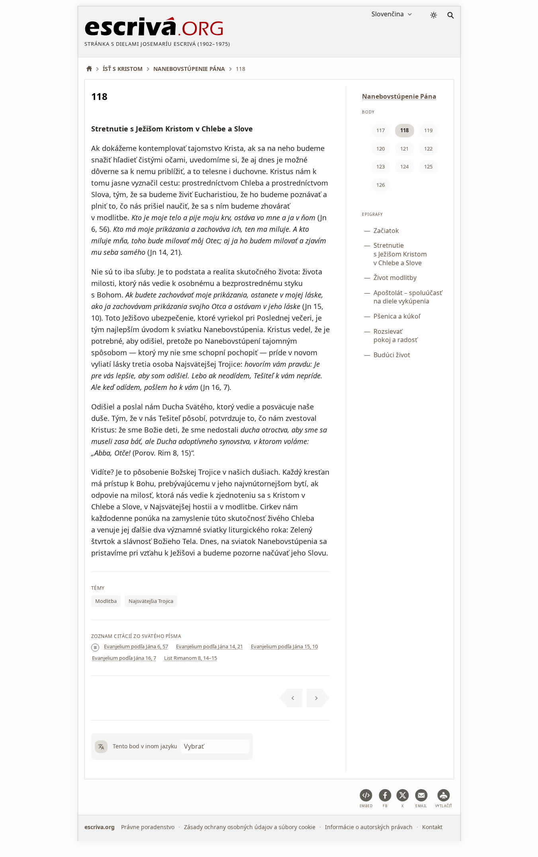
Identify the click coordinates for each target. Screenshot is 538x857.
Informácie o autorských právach (369, 827)
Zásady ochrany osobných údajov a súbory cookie (249, 827)
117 (380, 130)
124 (404, 166)
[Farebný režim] (433, 15)
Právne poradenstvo (147, 827)
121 (404, 148)
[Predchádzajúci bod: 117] (291, 698)
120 (380, 148)
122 (428, 148)
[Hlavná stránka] (92, 68)
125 (428, 166)
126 (380, 184)
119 (428, 130)
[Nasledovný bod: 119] (318, 698)
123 (380, 166)
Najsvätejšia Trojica (151, 601)
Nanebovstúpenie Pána (399, 96)
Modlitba (106, 601)
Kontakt (432, 827)
